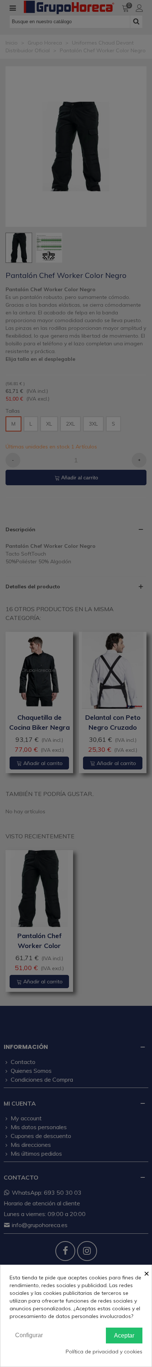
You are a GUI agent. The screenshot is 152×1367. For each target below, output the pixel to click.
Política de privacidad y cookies (104, 1351)
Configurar (29, 1335)
